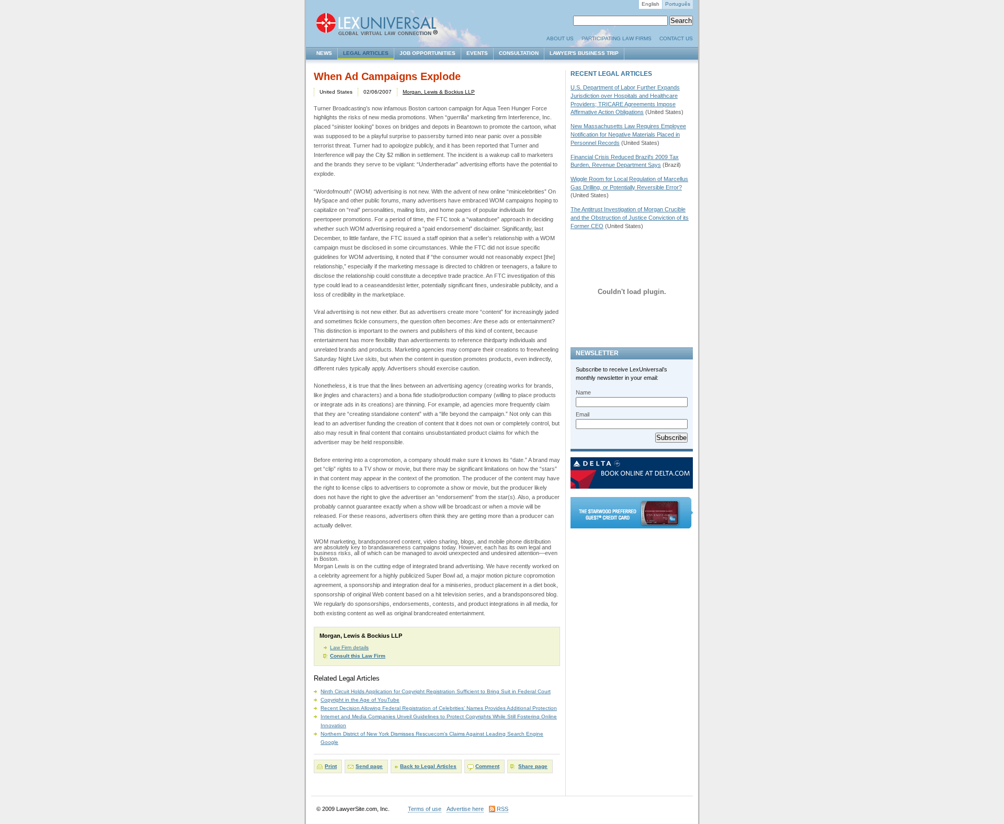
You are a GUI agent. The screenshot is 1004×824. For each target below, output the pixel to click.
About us (560, 38)
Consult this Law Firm (357, 656)
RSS (502, 809)
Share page (532, 766)
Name (583, 392)
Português (677, 4)
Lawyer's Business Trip (584, 53)
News (324, 53)
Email (582, 414)
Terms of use (424, 809)
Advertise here (465, 809)
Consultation (519, 53)
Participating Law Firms (616, 38)
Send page (369, 766)
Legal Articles (366, 53)
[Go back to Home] (381, 25)
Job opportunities (427, 53)
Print (331, 766)
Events (477, 53)
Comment (487, 766)
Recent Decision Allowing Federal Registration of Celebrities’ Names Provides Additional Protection (439, 708)
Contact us (676, 38)
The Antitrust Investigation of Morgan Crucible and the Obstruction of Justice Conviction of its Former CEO (630, 217)
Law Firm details (349, 647)
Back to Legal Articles (428, 766)
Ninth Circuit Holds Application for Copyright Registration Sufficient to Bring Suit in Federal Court (436, 691)
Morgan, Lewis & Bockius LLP (439, 92)
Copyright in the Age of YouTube (360, 700)
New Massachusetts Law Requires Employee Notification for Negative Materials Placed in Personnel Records (628, 134)
